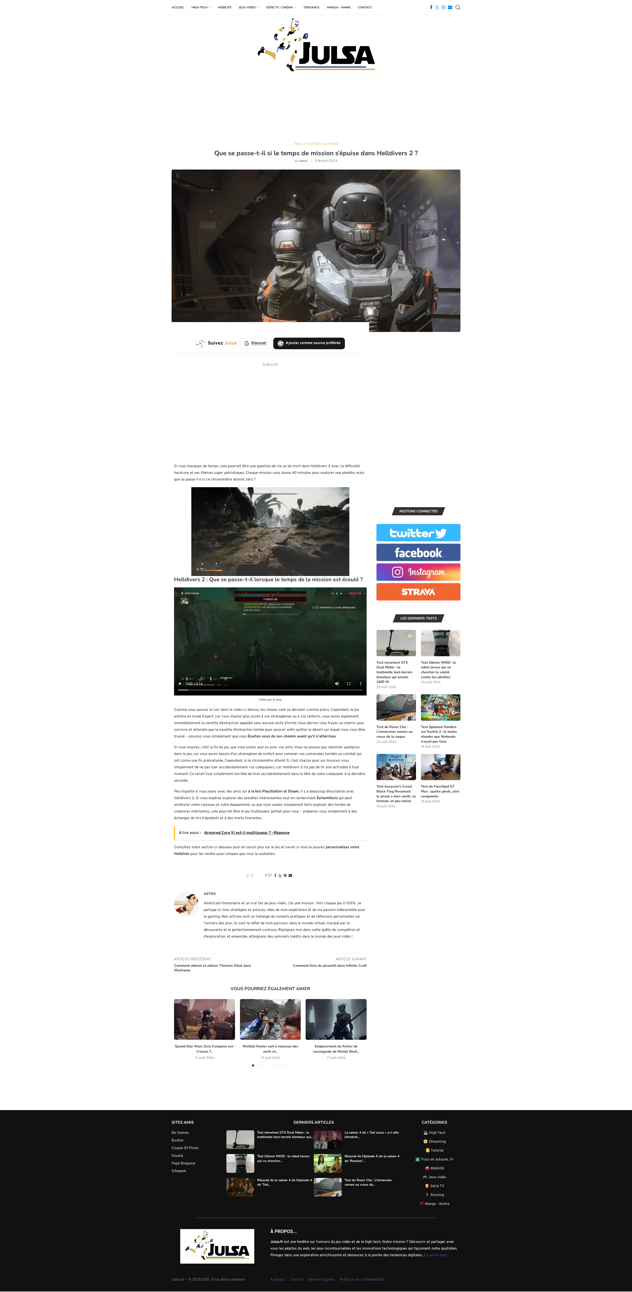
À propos (277, 1279)
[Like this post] (270, 876)
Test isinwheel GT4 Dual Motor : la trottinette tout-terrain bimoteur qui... (285, 1134)
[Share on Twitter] (280, 876)
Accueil (178, 7)
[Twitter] (437, 7)
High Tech (199, 7)
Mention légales (321, 1279)
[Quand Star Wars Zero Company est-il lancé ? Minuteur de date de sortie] (204, 1019)
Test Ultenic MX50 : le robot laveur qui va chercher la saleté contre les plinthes (438, 669)
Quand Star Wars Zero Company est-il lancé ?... (204, 1049)
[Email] (450, 7)
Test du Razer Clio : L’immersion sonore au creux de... (368, 1182)
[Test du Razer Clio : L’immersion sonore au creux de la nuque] (396, 707)
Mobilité (224, 7)
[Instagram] (443, 7)
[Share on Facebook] (275, 876)
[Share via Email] (290, 876)
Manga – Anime (339, 7)
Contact (365, 7)
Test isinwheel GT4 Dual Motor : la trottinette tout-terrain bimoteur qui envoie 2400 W (394, 672)
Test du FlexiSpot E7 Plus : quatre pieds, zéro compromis (440, 791)
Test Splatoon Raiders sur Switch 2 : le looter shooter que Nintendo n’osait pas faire (439, 734)
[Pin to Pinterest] (285, 876)
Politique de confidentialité (362, 1279)
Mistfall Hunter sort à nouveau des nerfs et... (270, 1049)
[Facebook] (431, 7)
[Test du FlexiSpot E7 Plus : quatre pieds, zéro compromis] (440, 767)
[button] (181, 1032)
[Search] (457, 7)
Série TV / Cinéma (279, 7)
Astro (303, 161)
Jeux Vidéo (247, 7)
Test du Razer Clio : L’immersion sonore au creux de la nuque (394, 732)
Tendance (311, 7)
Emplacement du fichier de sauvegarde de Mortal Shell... (336, 1049)
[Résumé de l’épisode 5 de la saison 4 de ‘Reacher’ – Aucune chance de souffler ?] (328, 1163)
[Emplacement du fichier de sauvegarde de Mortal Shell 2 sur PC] (336, 1019)
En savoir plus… (437, 1255)
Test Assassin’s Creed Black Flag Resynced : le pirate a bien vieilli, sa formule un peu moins (396, 793)
